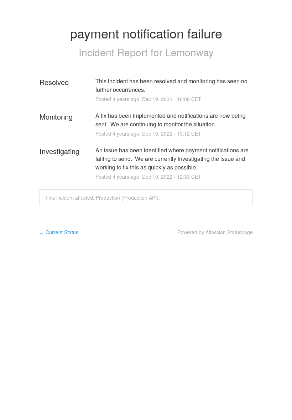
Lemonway (189, 52)
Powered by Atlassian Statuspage (215, 232)
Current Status (58, 232)
